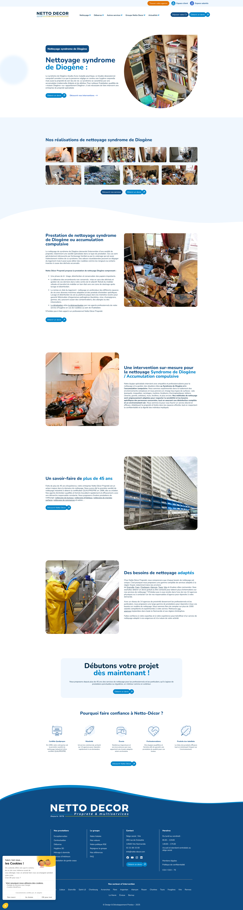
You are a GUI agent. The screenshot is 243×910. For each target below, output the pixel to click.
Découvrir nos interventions (82, 95)
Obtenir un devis (198, 14)
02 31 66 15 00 (133, 847)
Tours (160, 587)
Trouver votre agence (158, 3)
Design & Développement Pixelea (119, 904)
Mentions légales (169, 860)
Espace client (182, 3)
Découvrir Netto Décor (56, 507)
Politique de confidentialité (173, 864)
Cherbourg (144, 587)
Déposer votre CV (179, 14)
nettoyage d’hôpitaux (84, 497)
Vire (165, 587)
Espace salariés (201, 3)
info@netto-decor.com (135, 851)
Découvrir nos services (111, 192)
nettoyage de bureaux (64, 497)
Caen (137, 587)
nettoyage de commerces (64, 500)
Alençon (153, 587)
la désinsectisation (76, 305)
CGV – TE (172, 870)
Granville (130, 587)
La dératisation (57, 305)
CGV (164, 870)
